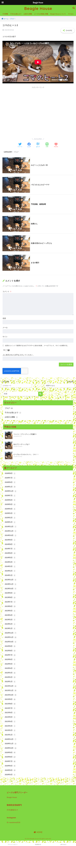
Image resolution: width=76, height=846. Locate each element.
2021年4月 (10, 721)
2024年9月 (10, 540)
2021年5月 (10, 717)
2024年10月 (10, 535)
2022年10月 (10, 642)
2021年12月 (10, 686)
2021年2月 (10, 730)
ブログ (16, 152)
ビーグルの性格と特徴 (41, 14)
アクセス (71, 14)
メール (5, 328)
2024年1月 (10, 575)
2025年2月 (10, 518)
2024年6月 (10, 553)
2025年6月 (10, 500)
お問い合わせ (63, 844)
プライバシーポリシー (13, 844)
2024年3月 (10, 566)
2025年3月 (10, 513)
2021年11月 (10, 690)
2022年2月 (10, 677)
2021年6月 (10, 713)
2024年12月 (10, 526)
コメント (7, 291)
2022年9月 (10, 646)
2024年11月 (10, 531)
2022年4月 (10, 668)
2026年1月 (10, 487)
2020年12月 (10, 739)
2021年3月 (10, 726)
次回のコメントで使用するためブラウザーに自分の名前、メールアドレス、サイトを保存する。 (37, 345)
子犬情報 (5, 14)
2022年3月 (10, 673)
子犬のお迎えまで (15, 14)
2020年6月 (10, 766)
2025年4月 (10, 509)
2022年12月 (10, 633)
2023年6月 (10, 606)
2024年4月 (10, 562)
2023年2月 (10, 624)
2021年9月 (10, 699)
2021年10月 (10, 695)
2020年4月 (10, 775)
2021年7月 (10, 708)
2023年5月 (10, 611)
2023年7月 (10, 602)
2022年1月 (10, 681)
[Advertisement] (38, 103)
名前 (4, 318)
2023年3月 (10, 620)
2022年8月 (10, 651)
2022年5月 (10, 664)
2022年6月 (10, 659)
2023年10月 (10, 589)
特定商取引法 (38, 844)
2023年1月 (10, 628)
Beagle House (38, 8)
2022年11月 (10, 637)
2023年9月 (10, 593)
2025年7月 (10, 495)
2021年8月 (10, 704)
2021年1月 (10, 735)
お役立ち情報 (28, 14)
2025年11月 (10, 491)
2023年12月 (10, 580)
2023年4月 (10, 615)
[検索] (40, 394)
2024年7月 (10, 549)
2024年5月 (10, 558)
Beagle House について (58, 14)
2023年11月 (10, 584)
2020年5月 (10, 770)
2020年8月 (10, 757)
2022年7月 (10, 655)
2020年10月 (10, 748)
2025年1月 (10, 522)
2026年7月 (10, 478)
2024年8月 (10, 544)
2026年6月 (10, 482)
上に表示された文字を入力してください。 (19, 355)
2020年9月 (10, 752)
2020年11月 (10, 744)
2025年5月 (10, 504)
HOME (39, 832)
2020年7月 (10, 761)
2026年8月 (10, 473)
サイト (5, 337)
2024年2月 (10, 571)
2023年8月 (10, 597)
